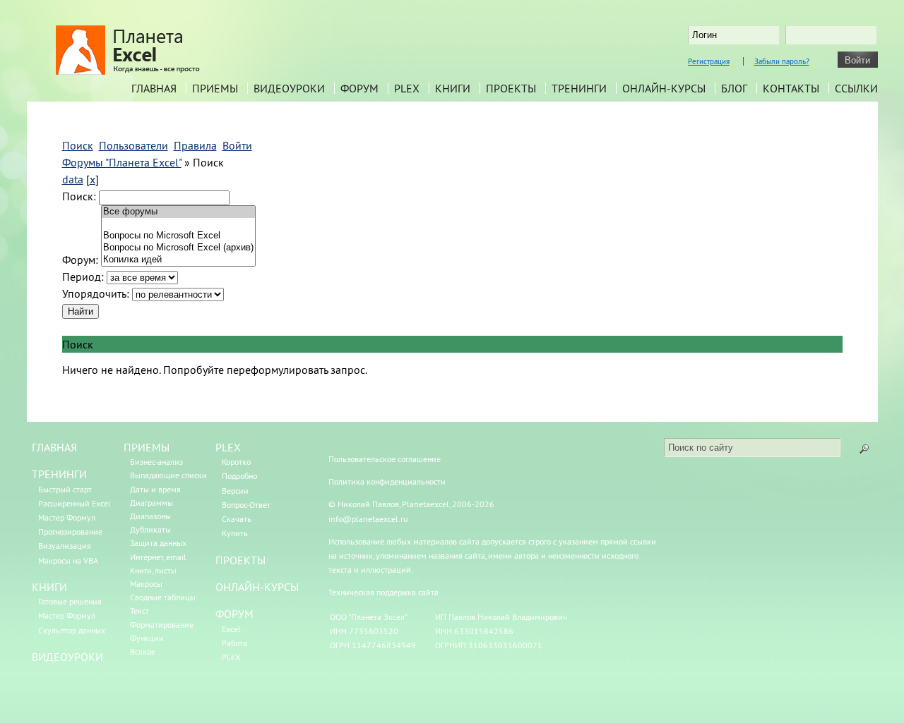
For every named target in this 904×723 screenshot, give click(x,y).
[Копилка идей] (178, 260)
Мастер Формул (66, 517)
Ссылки (856, 88)
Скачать (236, 519)
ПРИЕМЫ (147, 447)
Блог (734, 88)
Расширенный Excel (74, 503)
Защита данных (158, 542)
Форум (359, 88)
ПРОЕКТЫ (240, 560)
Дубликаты (150, 529)
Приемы (215, 88)
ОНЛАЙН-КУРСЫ (257, 587)
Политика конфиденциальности (387, 481)
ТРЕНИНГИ (59, 474)
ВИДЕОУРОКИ (67, 657)
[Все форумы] (178, 212)
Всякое (142, 651)
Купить (235, 533)
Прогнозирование (70, 531)
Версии (235, 490)
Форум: (80, 260)
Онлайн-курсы (664, 88)
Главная (154, 88)
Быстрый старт (65, 489)
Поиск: (79, 196)
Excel (231, 629)
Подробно (239, 475)
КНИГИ (49, 587)
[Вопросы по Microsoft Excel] (178, 236)
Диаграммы (151, 502)
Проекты (511, 88)
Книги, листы (153, 570)
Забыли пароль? (781, 61)
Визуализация (64, 545)
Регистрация (709, 61)
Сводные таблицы (163, 597)
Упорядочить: (95, 293)
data (72, 179)
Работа (234, 643)
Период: (83, 276)
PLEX (407, 88)
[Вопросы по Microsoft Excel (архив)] (178, 248)
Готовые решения (70, 601)
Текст (139, 610)
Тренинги (579, 88)
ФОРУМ (234, 614)
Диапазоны (150, 516)
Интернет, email (158, 557)
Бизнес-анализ (156, 461)
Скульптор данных (71, 630)
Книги (452, 88)
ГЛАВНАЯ (54, 447)
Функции (147, 638)
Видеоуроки (289, 88)
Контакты (791, 88)
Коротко (236, 461)
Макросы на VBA (68, 560)
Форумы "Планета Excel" (122, 162)
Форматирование (162, 624)
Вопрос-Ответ (246, 504)
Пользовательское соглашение (384, 459)
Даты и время (155, 489)
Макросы (146, 583)
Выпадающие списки (168, 475)
